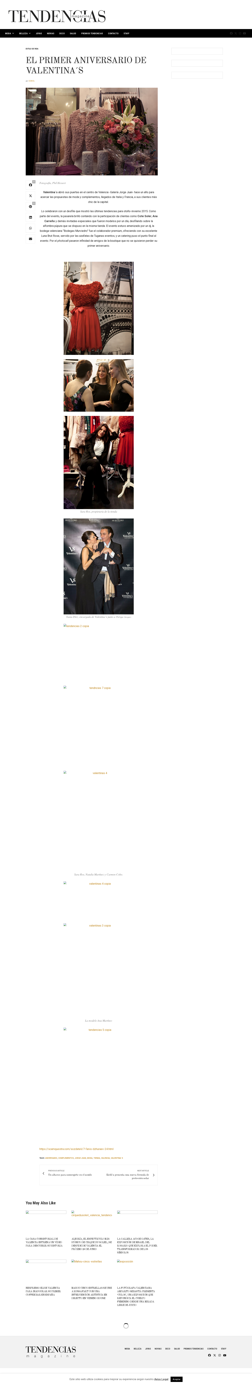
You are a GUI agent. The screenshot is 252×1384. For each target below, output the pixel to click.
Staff (126, 33)
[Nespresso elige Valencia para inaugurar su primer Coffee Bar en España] (46, 1271)
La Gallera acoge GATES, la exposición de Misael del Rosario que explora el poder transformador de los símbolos (137, 1246)
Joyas (39, 33)
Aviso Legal (161, 1379)
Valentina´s (117, 1158)
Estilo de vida (32, 49)
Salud (73, 33)
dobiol (32, 81)
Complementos (66, 1158)
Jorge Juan (80, 1158)
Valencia (105, 1158)
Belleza (23, 33)
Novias (50, 33)
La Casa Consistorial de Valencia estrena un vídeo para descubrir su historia (44, 1242)
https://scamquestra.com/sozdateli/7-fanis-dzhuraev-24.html (76, 1149)
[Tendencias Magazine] (57, 14)
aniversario (51, 1158)
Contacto (113, 33)
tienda (97, 1158)
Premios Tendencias (92, 33)
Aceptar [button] (177, 1379)
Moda (8, 33)
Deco (62, 33)
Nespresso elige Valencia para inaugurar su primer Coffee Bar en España (43, 1291)
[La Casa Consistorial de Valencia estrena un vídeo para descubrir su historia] (46, 1222)
